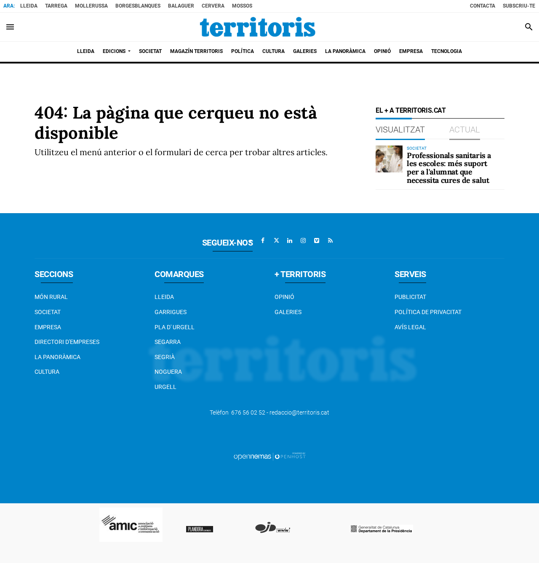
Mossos (242, 6)
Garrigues (171, 312)
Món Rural (51, 296)
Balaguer (181, 6)
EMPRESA (48, 327)
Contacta (482, 6)
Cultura (47, 371)
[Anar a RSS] (330, 240)
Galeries (288, 312)
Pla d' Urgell (175, 327)
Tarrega (56, 6)
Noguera (168, 371)
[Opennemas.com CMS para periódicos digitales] (269, 456)
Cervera (213, 6)
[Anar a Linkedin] (289, 240)
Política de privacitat (428, 312)
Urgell (165, 386)
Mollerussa (91, 6)
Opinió (284, 296)
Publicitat (410, 296)
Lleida (28, 6)
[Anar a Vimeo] (316, 240)
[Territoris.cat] (258, 27)
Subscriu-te (519, 6)
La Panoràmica (57, 357)
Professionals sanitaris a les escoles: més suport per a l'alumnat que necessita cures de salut (449, 168)
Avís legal (410, 327)
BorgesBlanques (137, 6)
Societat (48, 312)
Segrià (165, 357)
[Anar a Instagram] (303, 240)
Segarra (168, 341)
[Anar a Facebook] (263, 240)
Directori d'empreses (67, 341)
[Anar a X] (276, 240)
